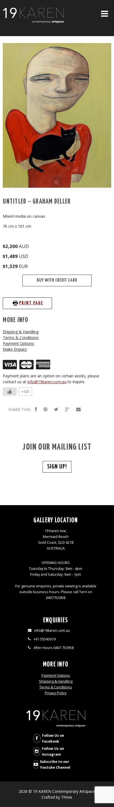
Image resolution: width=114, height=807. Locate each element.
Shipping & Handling (20, 331)
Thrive (66, 797)
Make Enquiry (15, 349)
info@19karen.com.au (46, 381)
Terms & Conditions (21, 337)
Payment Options (18, 343)
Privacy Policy (55, 693)
